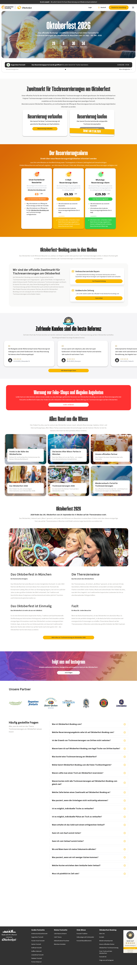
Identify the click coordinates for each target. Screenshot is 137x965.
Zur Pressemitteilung (99, 281)
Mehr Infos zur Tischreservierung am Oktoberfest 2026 (68, 638)
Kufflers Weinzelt (36, 951)
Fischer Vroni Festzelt (37, 941)
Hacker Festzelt (36, 944)
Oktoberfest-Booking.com (36, 190)
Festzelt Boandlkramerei (84, 941)
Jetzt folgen (68, 673)
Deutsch (103, 8)
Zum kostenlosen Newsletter (37, 199)
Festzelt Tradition (82, 934)
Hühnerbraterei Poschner (61, 941)
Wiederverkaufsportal (106, 941)
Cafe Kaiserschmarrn (60, 934)
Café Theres (58, 937)
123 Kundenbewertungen (130, 948)
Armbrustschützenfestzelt (39, 934)
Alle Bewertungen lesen (68, 371)
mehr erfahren (68, 404)
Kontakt (101, 937)
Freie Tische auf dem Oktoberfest (105, 952)
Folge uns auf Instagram (106, 960)
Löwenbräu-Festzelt (37, 955)
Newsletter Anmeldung (118, 8)
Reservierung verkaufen (45, 129)
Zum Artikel (99, 298)
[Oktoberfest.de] (24, 7)
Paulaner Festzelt (36, 958)
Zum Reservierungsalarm (68, 199)
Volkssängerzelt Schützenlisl (85, 937)
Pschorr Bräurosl (36, 962)
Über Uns (102, 934)
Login (90, 8)
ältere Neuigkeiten (124, 69)
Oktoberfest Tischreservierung (108, 948)
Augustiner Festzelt (37, 937)
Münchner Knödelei (59, 944)
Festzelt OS (102, 957)
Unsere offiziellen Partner (106, 944)
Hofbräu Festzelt (36, 948)
